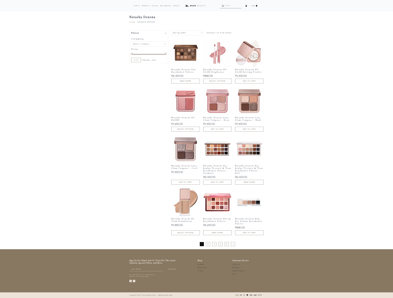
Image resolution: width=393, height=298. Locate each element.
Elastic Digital (168, 295)
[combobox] (148, 44)
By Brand (201, 264)
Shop (136, 5)
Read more (185, 81)
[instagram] (130, 281)
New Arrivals (165, 5)
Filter (136, 60)
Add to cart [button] (249, 81)
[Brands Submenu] (149, 5)
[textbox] (148, 44)
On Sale (155, 5)
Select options (217, 81)
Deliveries (235, 267)
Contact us (236, 264)
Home (132, 22)
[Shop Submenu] (139, 5)
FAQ (233, 274)
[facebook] (134, 281)
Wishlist (176, 5)
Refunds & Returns (238, 270)
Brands (145, 5)
